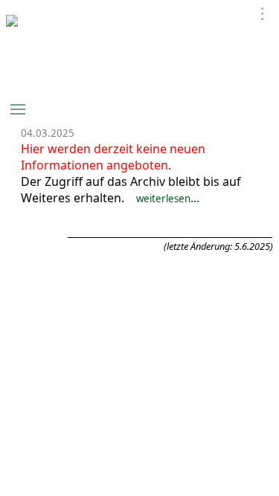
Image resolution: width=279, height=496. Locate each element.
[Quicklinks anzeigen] (262, 13)
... (167, 198)
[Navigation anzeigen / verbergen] (17, 109)
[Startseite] (12, 22)
